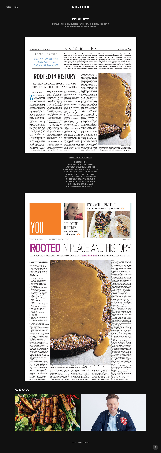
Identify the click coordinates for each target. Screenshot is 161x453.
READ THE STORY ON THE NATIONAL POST (80, 158)
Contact (8, 7)
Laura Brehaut (80, 7)
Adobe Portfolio (84, 443)
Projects (16, 7)
